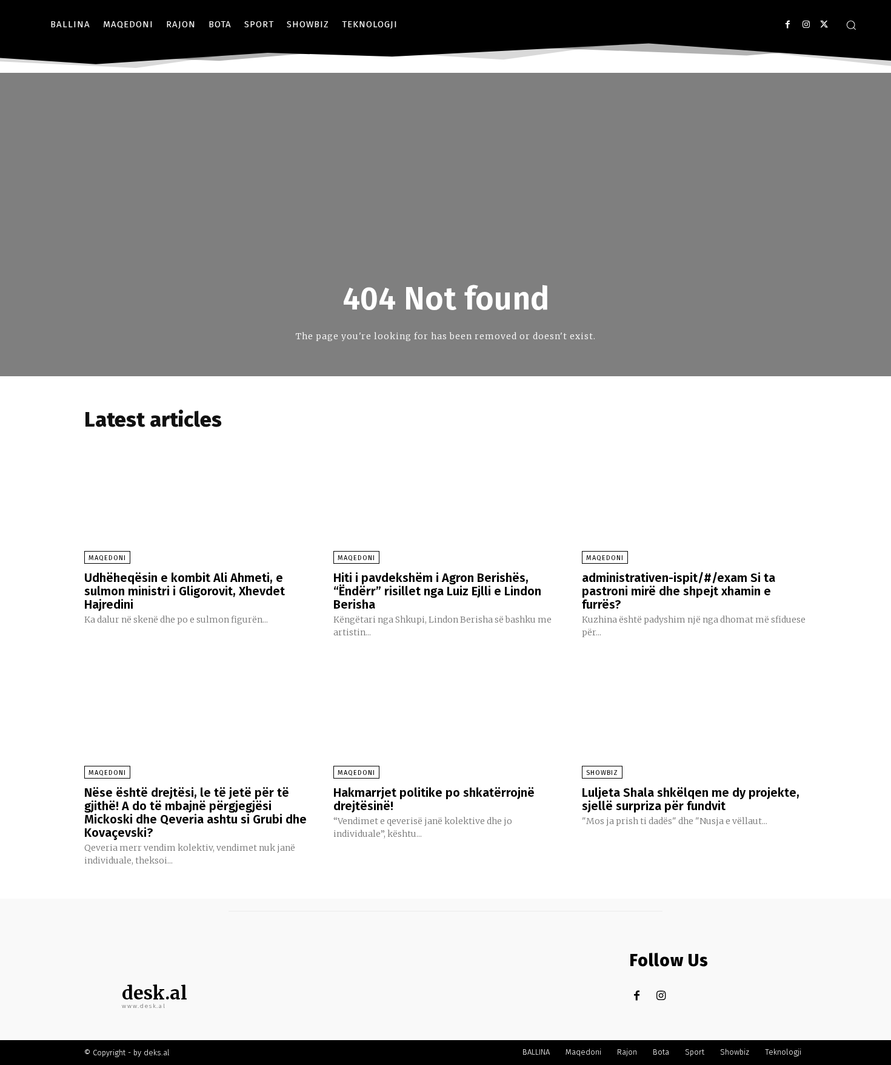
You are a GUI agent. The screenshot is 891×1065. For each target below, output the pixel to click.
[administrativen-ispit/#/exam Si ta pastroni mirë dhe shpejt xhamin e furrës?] (694, 500)
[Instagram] (805, 24)
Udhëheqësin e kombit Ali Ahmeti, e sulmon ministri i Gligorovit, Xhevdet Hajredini (184, 591)
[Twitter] (824, 24)
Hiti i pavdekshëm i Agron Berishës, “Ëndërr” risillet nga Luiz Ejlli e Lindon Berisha (437, 591)
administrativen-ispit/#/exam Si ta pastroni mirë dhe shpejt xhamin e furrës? (678, 591)
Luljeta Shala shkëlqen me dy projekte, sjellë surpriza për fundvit (690, 799)
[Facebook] (787, 24)
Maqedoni (107, 558)
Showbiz (602, 773)
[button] (851, 24)
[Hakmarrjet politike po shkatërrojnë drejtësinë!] (445, 716)
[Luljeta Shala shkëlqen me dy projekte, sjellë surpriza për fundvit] (694, 716)
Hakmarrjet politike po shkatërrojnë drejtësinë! (434, 799)
